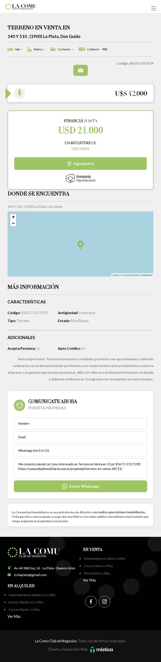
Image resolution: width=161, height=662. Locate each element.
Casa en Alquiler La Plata (24, 609)
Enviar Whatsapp (84, 486)
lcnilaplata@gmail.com (30, 575)
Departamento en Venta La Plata (104, 558)
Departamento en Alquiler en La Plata (32, 595)
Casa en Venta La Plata (98, 566)
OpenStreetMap (131, 275)
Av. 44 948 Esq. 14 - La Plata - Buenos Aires (44, 568)
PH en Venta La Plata (97, 573)
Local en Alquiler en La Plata (26, 602)
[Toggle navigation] (154, 8)
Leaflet (115, 275)
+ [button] (13, 217)
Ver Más (89, 580)
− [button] (13, 223)
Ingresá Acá (83, 163)
